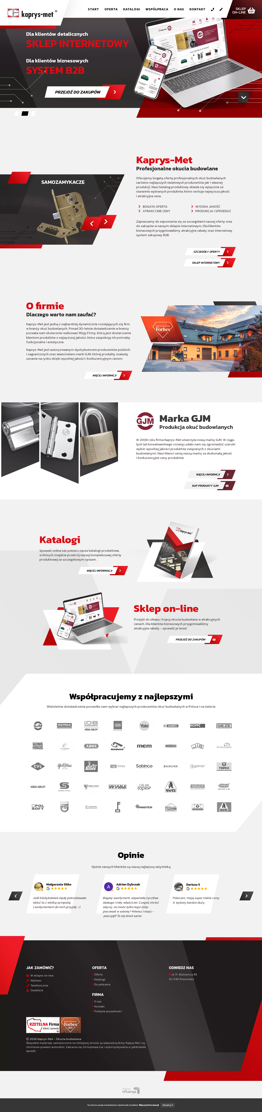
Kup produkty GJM (205, 485)
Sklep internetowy (206, 262)
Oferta (111, 9)
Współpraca (156, 9)
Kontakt (197, 9)
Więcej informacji (99, 570)
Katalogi (131, 9)
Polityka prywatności (108, 1011)
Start (93, 9)
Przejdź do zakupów (190, 639)
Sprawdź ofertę (100, 89)
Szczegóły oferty (206, 251)
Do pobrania (102, 984)
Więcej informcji (104, 375)
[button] (16, 113)
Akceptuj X (167, 1105)
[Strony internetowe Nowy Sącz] (131, 1090)
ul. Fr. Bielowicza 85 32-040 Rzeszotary (183, 976)
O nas (179, 9)
